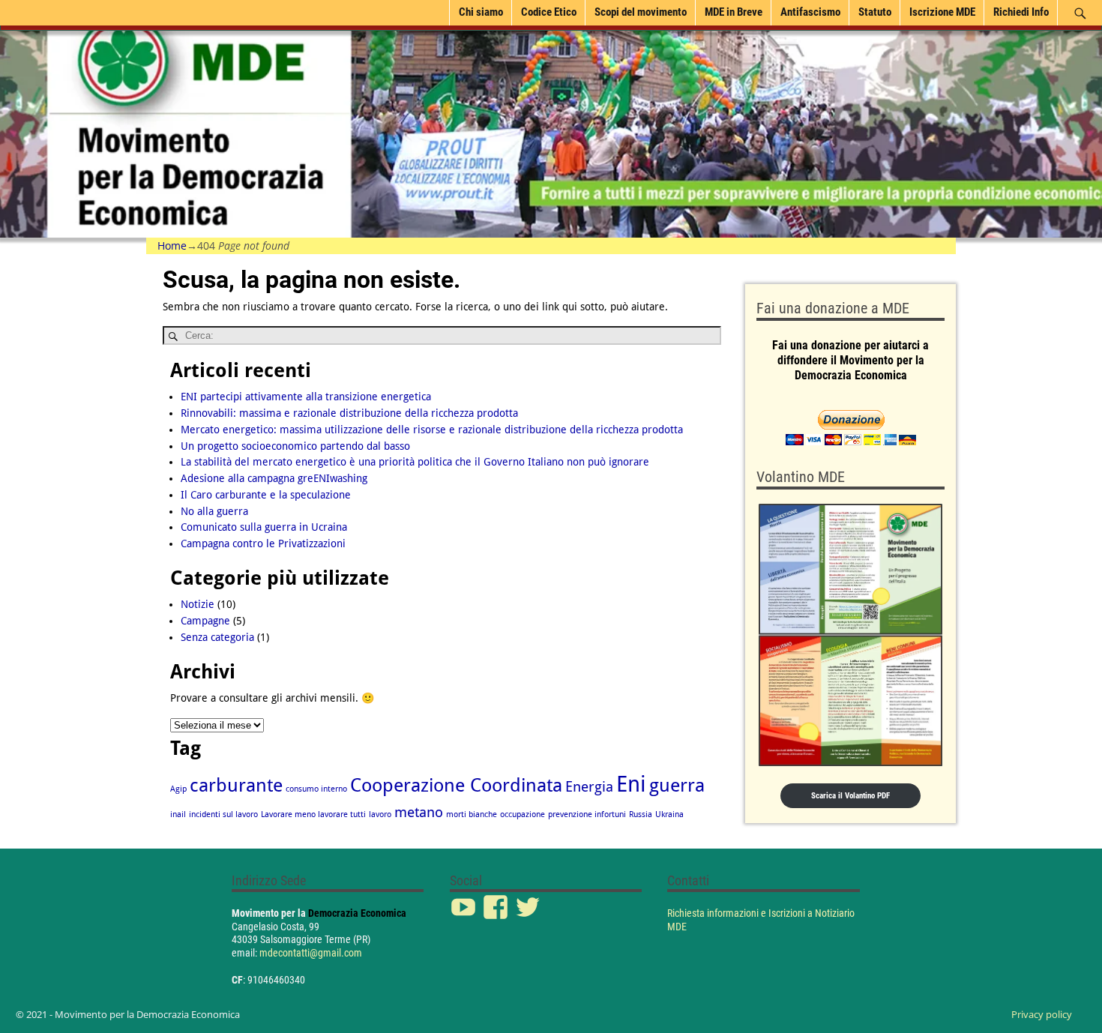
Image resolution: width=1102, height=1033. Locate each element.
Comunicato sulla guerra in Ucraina (264, 527)
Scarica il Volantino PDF (850, 796)
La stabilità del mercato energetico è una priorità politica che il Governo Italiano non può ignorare (415, 462)
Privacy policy (1041, 1014)
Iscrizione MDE (942, 12)
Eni (631, 784)
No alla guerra (214, 511)
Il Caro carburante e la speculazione (266, 495)
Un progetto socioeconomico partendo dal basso (295, 446)
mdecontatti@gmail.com (310, 953)
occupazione (522, 814)
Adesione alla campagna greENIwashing (274, 478)
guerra (677, 785)
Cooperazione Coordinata (456, 785)
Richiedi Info (1021, 12)
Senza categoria (217, 637)
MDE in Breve (733, 12)
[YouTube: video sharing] (465, 900)
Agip (178, 789)
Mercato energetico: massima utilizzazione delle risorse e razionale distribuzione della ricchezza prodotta (432, 430)
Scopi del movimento (640, 12)
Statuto (874, 12)
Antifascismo (810, 12)
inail (178, 814)
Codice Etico (548, 12)
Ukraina (669, 814)
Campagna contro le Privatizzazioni (263, 543)
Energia (589, 786)
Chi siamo (481, 12)
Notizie (197, 604)
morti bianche (471, 814)
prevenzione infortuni (587, 814)
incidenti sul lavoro (223, 814)
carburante (236, 785)
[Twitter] (529, 900)
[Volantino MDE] (850, 635)
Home (172, 245)
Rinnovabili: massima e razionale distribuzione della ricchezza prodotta (349, 413)
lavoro (380, 814)
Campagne (205, 621)
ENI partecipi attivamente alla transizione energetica (306, 397)
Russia (640, 814)
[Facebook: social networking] (497, 900)
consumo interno (316, 789)
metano (418, 812)
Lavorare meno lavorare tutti (313, 814)
